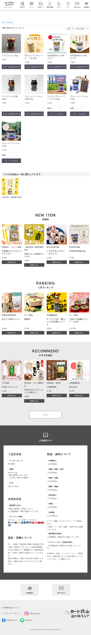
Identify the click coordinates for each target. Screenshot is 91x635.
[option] (11, 188)
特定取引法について (12, 607)
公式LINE (28, 620)
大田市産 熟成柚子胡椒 (11, 197)
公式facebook (11, 620)
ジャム (10, 22)
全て (4, 22)
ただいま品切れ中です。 (12, 66)
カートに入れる (57, 113)
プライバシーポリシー (12, 613)
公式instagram (34, 613)
